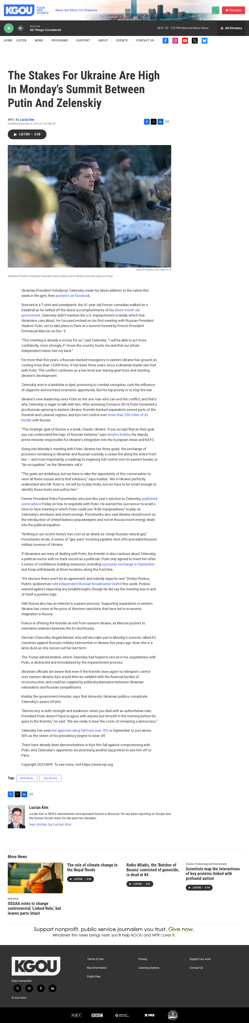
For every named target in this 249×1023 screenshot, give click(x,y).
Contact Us (145, 40)
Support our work (200, 959)
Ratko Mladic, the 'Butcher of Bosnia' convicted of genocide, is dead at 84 (152, 870)
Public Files (94, 976)
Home (8, 40)
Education (13, 898)
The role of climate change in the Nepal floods (92, 867)
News (39, 40)
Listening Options (149, 967)
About (103, 40)
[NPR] (76, 1015)
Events (122, 40)
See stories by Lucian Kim (50, 824)
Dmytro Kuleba (119, 434)
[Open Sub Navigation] (29, 40)
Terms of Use (95, 959)
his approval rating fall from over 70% (80, 730)
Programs (60, 40)
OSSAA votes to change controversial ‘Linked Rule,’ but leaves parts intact (34, 908)
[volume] (20, 28)
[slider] (26, 28)
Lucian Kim (27, 120)
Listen (21, 40)
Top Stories (50, 778)
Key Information (97, 967)
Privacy (142, 959)
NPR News (26, 778)
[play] (9, 28)
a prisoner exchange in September (128, 564)
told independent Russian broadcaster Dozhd (87, 584)
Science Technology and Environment (206, 863)
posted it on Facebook (73, 296)
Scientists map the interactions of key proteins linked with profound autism (213, 873)
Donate (235, 10)
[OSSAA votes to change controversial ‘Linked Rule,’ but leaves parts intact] (35, 878)
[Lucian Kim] (16, 816)
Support (83, 40)
